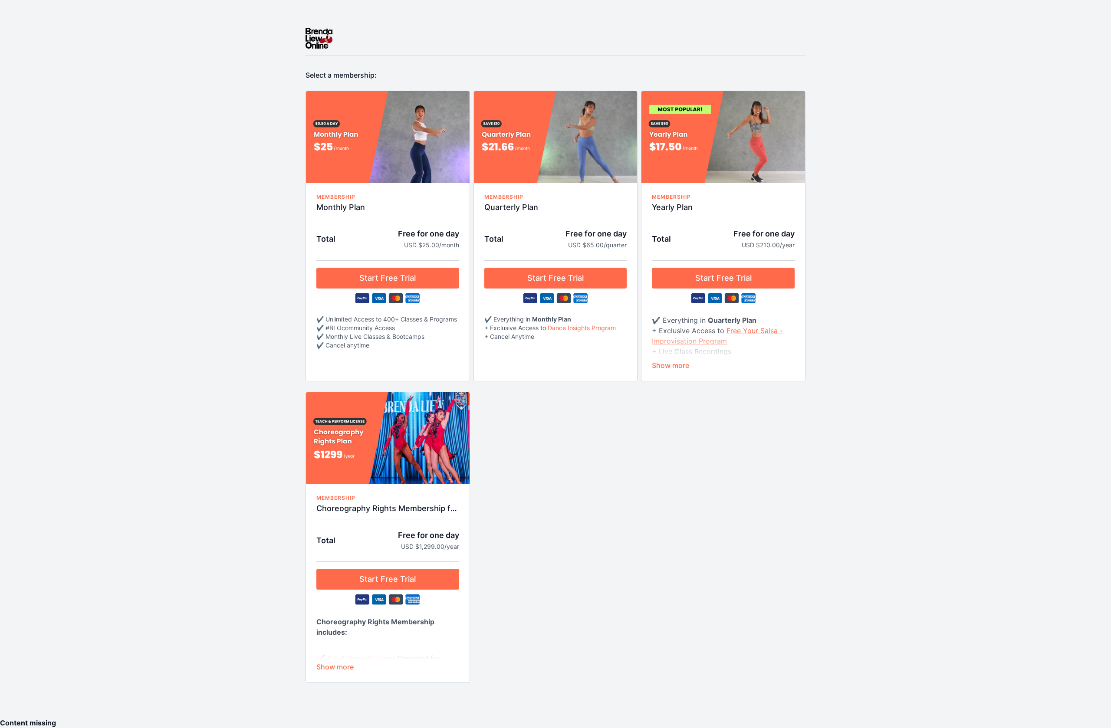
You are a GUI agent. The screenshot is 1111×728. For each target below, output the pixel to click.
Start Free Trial (387, 277)
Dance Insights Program (582, 327)
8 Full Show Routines (361, 658)
